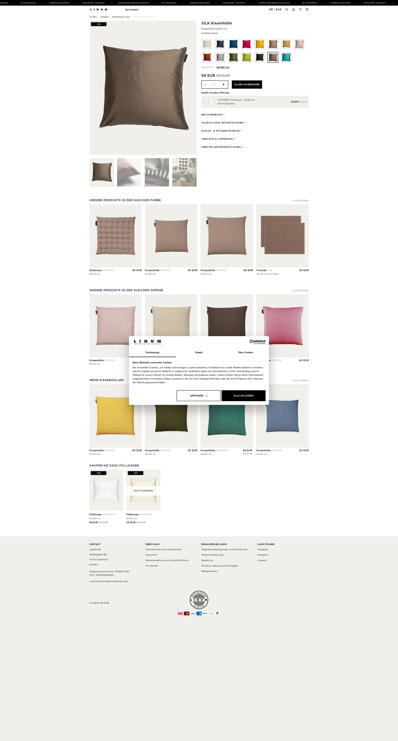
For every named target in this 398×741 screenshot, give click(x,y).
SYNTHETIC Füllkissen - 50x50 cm (236, 100)
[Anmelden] (293, 9)
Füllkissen (103, 514)
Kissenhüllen (121, 17)
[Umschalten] (225, 114)
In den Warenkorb (247, 84)
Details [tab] (199, 352)
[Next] (190, 87)
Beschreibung (211, 114)
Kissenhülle (158, 270)
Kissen (105, 17)
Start (93, 17)
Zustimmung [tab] (152, 352)
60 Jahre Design (19, 3)
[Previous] (95, 87)
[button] (275, 10)
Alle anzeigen (300, 200)
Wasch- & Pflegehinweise (220, 131)
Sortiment (131, 9)
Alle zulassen (244, 395)
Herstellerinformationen (221, 147)
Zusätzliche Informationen (222, 122)
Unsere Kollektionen (50, 3)
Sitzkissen (101, 270)
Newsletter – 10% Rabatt (84, 3)
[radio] (206, 44)
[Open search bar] (287, 9)
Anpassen (197, 395)
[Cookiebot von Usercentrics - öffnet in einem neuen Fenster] (252, 342)
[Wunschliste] (300, 9)
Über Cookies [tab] (245, 352)
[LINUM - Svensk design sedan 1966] (98, 9)
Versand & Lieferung (217, 139)
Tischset (264, 270)
